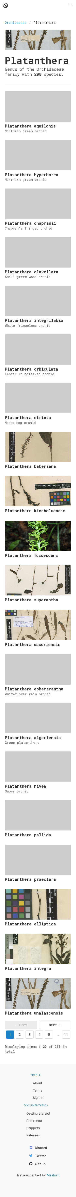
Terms (37, 1090)
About (37, 1083)
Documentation (36, 1105)
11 (66, 1034)
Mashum (53, 1175)
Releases (33, 1135)
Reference (34, 1121)
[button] (70, 5)
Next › (55, 1025)
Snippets (33, 1128)
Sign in (38, 1098)
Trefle (35, 1075)
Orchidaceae (16, 22)
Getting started (38, 1113)
